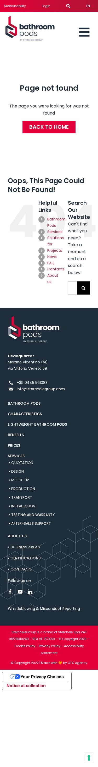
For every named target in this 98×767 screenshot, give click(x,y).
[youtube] (20, 591)
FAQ (51, 263)
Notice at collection (26, 685)
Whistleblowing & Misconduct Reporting (44, 608)
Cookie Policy (24, 646)
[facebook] (10, 591)
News (52, 256)
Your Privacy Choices (42, 676)
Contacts (56, 269)
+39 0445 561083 (32, 382)
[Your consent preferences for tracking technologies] (89, 758)
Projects (54, 250)
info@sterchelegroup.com (41, 389)
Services (54, 231)
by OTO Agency (75, 663)
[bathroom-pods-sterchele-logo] (30, 18)
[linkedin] (30, 591)
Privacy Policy (49, 646)
